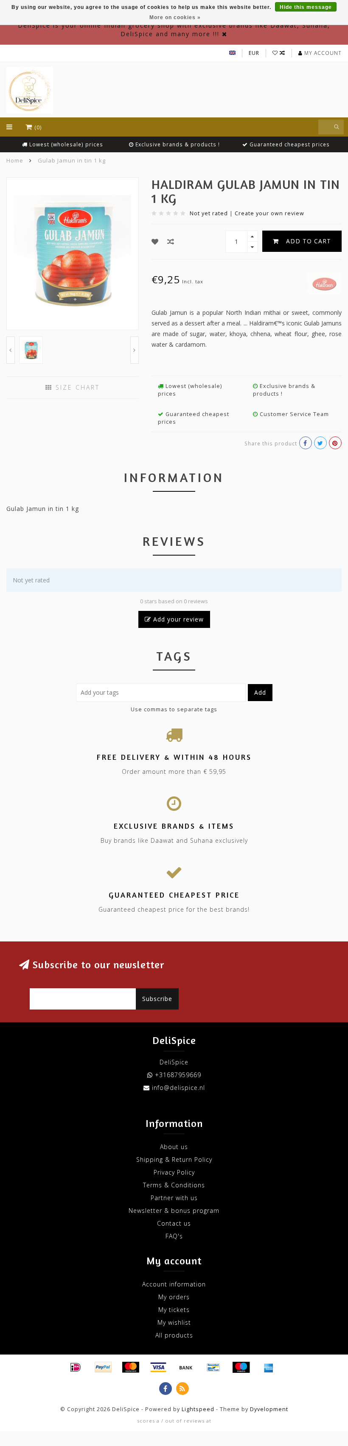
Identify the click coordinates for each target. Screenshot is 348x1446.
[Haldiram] (325, 282)
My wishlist (174, 1322)
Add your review (177, 619)
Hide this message (306, 7)
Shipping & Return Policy (174, 1159)
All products (174, 1335)
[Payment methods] (75, 1367)
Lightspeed (198, 1409)
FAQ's (174, 1236)
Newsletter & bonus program (174, 1210)
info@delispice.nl (178, 1088)
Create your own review (269, 213)
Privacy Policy (174, 1172)
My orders (174, 1297)
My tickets (174, 1310)
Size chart (76, 387)
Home (14, 160)
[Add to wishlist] (155, 241)
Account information (174, 1284)
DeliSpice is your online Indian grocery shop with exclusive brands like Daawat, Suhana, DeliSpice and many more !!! (174, 29)
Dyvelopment (269, 1409)
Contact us (174, 1223)
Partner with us (174, 1198)
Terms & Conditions (174, 1185)
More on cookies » (175, 17)
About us (174, 1147)
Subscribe (157, 999)
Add (260, 692)
